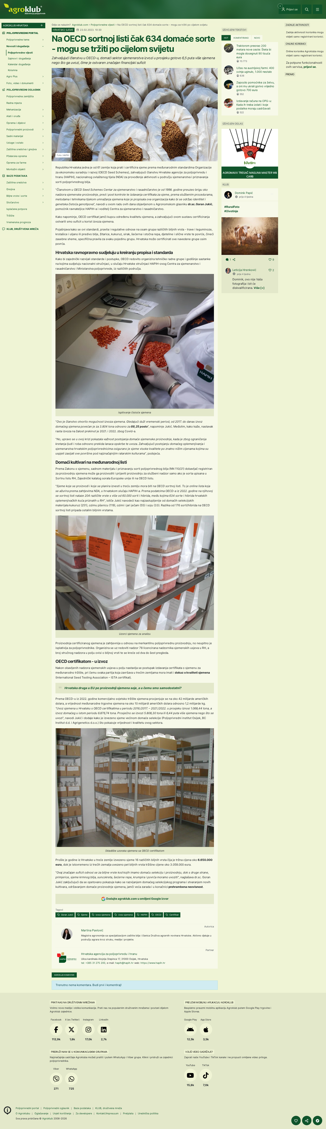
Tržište (10, 215)
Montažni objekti (15, 169)
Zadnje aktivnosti (297, 24)
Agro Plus (12, 76)
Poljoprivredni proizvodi (20, 129)
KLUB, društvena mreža (22, 229)
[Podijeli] (306, 1120)
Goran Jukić (67, 914)
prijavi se (310, 67)
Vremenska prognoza (18, 222)
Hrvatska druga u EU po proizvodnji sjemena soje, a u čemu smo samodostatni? (123, 688)
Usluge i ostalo (14, 142)
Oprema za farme (16, 162)
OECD (158, 914)
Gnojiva (10, 189)
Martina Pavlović (92, 930)
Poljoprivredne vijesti (103, 24)
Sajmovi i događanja (19, 58)
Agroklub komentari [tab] (64, 975)
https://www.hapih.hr (153, 962)
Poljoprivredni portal (28, 1108)
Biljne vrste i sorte (16, 195)
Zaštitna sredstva (16, 182)
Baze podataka (16, 175)
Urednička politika (148, 1113)
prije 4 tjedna (246, 196)
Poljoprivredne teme (17, 39)
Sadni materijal (14, 136)
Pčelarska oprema (16, 156)
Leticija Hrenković (244, 270)
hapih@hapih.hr (124, 962)
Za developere (84, 1113)
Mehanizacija (13, 109)
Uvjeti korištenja (62, 1113)
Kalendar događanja (19, 64)
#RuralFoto (231, 207)
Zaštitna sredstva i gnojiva (21, 149)
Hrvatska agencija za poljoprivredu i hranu (109, 954)
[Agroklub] (24, 9)
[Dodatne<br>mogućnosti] (317, 1120)
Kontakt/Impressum (107, 1113)
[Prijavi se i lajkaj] (296, 1120)
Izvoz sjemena (102, 914)
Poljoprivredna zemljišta (20, 96)
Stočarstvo (12, 202)
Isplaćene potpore (16, 209)
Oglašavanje (41, 1113)
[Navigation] (317, 9)
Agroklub (47, 1118)
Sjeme (84, 914)
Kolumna (12, 70)
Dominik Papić (244, 192)
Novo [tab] (257, 38)
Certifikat (174, 914)
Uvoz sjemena (125, 914)
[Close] (306, 9)
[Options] (271, 194)
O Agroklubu (23, 1113)
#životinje (231, 211)
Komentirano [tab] (241, 38)
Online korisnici (296, 43)
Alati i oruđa (13, 116)
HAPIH (143, 914)
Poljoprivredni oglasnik (23, 89)
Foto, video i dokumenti (19, 83)
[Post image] (249, 236)
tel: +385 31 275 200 (93, 962)
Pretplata (128, 1113)
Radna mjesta (14, 103)
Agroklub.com (80, 24)
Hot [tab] (226, 38)
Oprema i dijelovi (15, 123)
